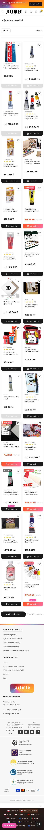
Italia (34, 818)
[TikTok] (38, 732)
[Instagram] (26, 732)
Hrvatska (11, 818)
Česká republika (28, 811)
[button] (39, 30)
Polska (8, 814)
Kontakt (6, 674)
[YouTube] (32, 732)
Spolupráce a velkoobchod (13, 666)
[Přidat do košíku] (11, 86)
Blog (4, 678)
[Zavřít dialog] (40, 806)
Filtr (4, 30)
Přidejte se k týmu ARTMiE (13, 670)
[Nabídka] (2, 12)
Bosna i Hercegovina (27, 822)
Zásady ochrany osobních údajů (16, 650)
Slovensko (12, 811)
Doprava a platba (9, 635)
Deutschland (33, 814)
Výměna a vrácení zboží (12, 639)
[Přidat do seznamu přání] (18, 45)
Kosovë (32, 825)
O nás (5, 662)
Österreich (20, 814)
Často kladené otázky (11, 643)
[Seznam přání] (36, 12)
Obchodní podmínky (11, 647)
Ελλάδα (12, 822)
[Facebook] (20, 732)
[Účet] (31, 12)
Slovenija (23, 818)
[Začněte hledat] (26, 12)
